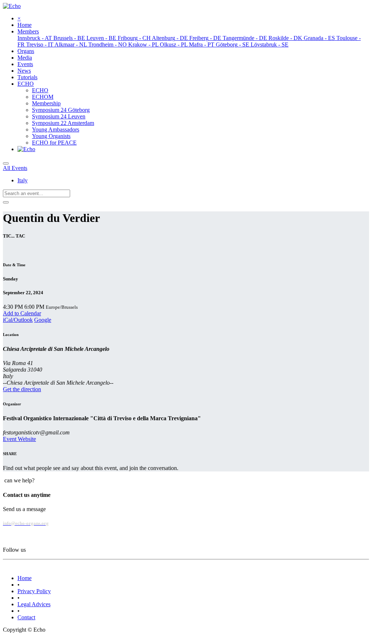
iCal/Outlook (18, 320)
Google (42, 320)
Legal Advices (33, 604)
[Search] (6, 202)
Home (24, 578)
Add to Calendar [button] (22, 313)
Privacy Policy (34, 591)
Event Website (19, 439)
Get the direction (22, 389)
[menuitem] (24, 25)
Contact (26, 617)
